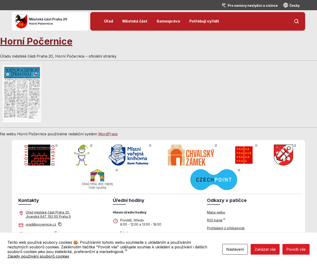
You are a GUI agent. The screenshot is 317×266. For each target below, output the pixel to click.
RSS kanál (214, 220)
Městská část (134, 21)
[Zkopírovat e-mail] (60, 224)
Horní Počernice (36, 41)
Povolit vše (296, 249)
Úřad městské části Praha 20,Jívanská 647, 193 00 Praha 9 (48, 214)
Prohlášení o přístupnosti (226, 228)
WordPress (108, 134)
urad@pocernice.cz (41, 224)
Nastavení (235, 249)
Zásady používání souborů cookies (38, 256)
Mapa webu (216, 212)
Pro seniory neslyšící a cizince (253, 5)
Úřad (108, 21)
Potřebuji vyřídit (204, 21)
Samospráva (168, 21)
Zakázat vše (265, 249)
